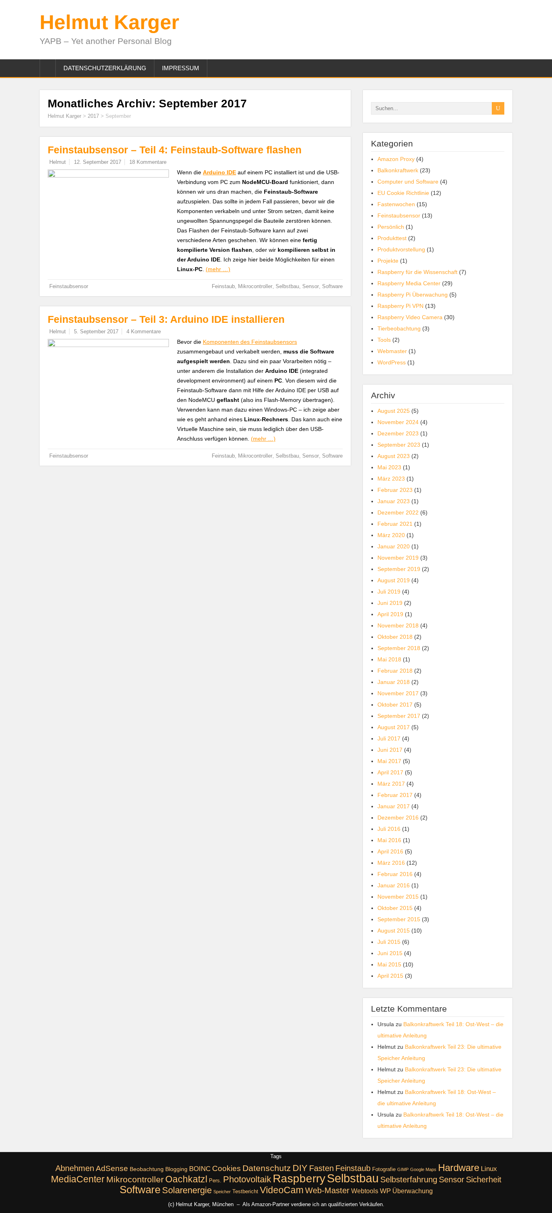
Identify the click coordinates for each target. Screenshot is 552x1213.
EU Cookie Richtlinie (403, 193)
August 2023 (393, 456)
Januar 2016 (393, 885)
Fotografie (384, 1169)
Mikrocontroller (255, 286)
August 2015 (393, 930)
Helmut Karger (109, 22)
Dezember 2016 (398, 817)
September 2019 (398, 569)
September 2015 (398, 919)
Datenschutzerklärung (104, 68)
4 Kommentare (143, 331)
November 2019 (398, 557)
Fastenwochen (396, 204)
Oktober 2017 (395, 704)
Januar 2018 (393, 682)
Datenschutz (266, 1168)
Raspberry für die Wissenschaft (417, 272)
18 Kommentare (147, 162)
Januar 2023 (393, 501)
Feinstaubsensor (68, 286)
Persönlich (390, 227)
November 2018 (398, 625)
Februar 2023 (395, 490)
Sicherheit (483, 1179)
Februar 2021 (395, 524)
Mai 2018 (389, 659)
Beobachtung (147, 1169)
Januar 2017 (393, 806)
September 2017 (398, 716)
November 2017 (398, 693)
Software (332, 286)
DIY (300, 1168)
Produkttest (392, 238)
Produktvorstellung (401, 249)
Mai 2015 (389, 964)
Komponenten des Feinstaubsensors (250, 342)
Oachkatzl (186, 1179)
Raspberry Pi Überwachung (412, 294)
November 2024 (398, 422)
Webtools (364, 1190)
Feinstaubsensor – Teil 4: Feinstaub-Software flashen (174, 149)
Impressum (180, 68)
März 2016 (391, 863)
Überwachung (412, 1191)
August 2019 (393, 580)
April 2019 (390, 614)
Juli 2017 (388, 738)
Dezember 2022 (398, 512)
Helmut (57, 162)
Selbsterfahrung (408, 1179)
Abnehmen (74, 1168)
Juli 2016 (388, 829)
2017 (93, 116)
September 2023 (398, 444)
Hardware (458, 1167)
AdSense (112, 1168)
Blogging (176, 1169)
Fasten (321, 1168)
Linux (489, 1169)
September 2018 (398, 648)
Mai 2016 (389, 840)
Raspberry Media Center (408, 283)
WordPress (391, 362)
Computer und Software (407, 181)
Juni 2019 (389, 603)
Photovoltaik (247, 1179)
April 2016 (390, 851)
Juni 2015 (389, 953)
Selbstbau (287, 286)
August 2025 (393, 411)
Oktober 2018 (395, 637)
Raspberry (299, 1178)
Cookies (226, 1168)
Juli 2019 (388, 591)
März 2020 (391, 535)
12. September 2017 (97, 162)
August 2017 (393, 727)
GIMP (403, 1169)
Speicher (222, 1191)
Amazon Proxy (396, 159)
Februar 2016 (395, 874)
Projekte (387, 260)
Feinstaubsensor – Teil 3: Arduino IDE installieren (166, 319)
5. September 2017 (96, 331)
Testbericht (245, 1191)
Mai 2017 (389, 761)
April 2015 (390, 975)
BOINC (200, 1169)
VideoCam (281, 1190)
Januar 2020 (393, 546)
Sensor (310, 286)
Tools (384, 340)
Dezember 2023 (398, 433)
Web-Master (327, 1190)
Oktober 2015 (395, 908)
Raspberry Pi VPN (400, 306)
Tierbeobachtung (399, 328)
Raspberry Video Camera (409, 317)
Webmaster (392, 351)
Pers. (215, 1181)
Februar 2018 (395, 670)
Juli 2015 (388, 942)
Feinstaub (223, 286)
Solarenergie (187, 1190)
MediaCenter (78, 1179)
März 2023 (391, 478)
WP (385, 1191)
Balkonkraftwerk (397, 170)
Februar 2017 (395, 795)
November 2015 (398, 896)
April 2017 (390, 772)
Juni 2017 (389, 750)
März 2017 (391, 783)
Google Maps (423, 1169)
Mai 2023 (389, 467)
